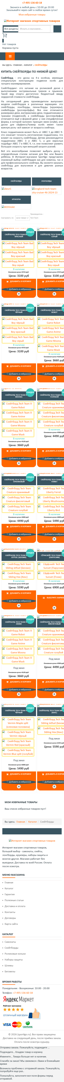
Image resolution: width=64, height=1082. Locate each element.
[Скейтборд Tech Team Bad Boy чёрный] (19, 304)
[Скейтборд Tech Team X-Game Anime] (19, 616)
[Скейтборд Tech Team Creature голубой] (54, 463)
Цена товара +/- (22, 218)
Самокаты (10, 942)
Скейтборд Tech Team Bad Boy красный (19, 236)
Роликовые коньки (15, 954)
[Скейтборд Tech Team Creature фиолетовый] (54, 694)
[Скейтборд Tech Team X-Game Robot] (54, 378)
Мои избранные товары (32, 14)
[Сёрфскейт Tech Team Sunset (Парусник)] (54, 608)
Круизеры (16, 199)
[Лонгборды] (46, 190)
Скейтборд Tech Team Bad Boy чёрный (19, 311)
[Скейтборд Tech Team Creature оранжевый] (19, 474)
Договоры (10, 918)
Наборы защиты (14, 959)
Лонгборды (46, 181)
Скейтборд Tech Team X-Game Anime (18, 623)
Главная (17, 65)
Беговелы (10, 971)
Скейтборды (16, 181)
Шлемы (9, 965)
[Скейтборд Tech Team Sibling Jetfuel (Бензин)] (19, 549)
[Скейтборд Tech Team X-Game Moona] (19, 389)
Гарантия (10, 894)
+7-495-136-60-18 (32, 3)
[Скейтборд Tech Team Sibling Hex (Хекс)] (54, 786)
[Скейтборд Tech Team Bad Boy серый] (54, 294)
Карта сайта (11, 924)
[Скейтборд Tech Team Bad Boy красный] (19, 228)
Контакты (10, 912)
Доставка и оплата (15, 906)
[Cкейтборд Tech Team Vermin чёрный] (19, 704)
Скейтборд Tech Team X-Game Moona (18, 396)
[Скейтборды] (6, 189)
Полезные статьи (14, 900)
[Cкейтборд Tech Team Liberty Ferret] (54, 539)
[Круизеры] (8, 207)
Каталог (28, 65)
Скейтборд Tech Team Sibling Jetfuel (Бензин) (18, 556)
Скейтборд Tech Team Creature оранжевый (18, 481)
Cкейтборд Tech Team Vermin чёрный (18, 712)
